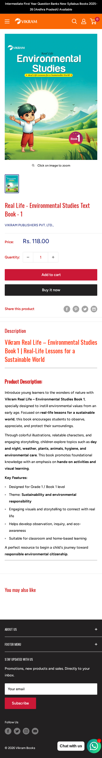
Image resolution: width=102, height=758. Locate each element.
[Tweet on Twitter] (85, 308)
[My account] (83, 21)
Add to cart (51, 274)
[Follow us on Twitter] (17, 731)
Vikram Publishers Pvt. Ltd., (29, 225)
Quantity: (12, 257)
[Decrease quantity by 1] (28, 257)
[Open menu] (7, 21)
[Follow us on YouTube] (35, 731)
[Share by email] (94, 308)
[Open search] (74, 21)
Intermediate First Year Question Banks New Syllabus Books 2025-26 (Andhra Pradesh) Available (51, 6)
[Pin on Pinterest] (76, 308)
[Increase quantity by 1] (53, 257)
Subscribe (20, 703)
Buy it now (51, 290)
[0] (93, 21)
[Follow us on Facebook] (8, 731)
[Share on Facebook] (67, 308)
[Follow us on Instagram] (26, 731)
